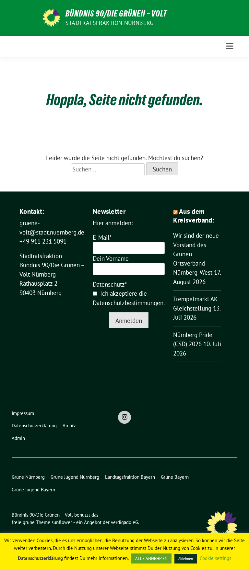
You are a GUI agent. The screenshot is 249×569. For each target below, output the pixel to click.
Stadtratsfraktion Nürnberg (109, 23)
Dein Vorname (111, 258)
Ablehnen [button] (185, 558)
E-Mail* (102, 237)
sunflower (62, 522)
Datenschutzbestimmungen (128, 303)
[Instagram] (124, 417)
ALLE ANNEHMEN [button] (151, 558)
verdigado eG (124, 522)
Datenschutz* (110, 284)
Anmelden (128, 320)
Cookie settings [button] (215, 558)
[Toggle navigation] (229, 46)
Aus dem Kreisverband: (193, 215)
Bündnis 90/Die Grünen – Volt (116, 13)
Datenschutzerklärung (40, 558)
